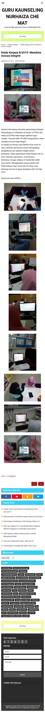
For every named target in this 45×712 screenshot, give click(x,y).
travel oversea (12, 613)
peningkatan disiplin (22, 600)
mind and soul (6, 594)
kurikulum (22, 590)
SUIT (4, 613)
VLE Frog (31, 613)
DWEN (39, 574)
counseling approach (9, 574)
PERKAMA (35, 600)
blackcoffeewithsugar (21, 568)
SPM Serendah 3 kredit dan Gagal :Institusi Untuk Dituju (23, 516)
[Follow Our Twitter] (38, 496)
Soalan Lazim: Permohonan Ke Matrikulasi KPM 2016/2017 (20, 510)
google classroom (8, 578)
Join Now (22, 36)
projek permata (7, 606)
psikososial (29, 606)
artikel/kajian (6, 568)
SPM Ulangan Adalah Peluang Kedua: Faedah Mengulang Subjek (19, 535)
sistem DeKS (22, 609)
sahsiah (5, 609)
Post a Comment (8, 476)
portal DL (5, 603)
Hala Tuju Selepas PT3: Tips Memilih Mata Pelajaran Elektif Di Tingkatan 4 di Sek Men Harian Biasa (21, 527)
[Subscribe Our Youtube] (17, 496)
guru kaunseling (35, 578)
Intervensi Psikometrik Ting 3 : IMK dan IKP (18, 541)
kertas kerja (6, 590)
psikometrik (19, 606)
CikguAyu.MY (34, 708)
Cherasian (23, 571)
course (21, 574)
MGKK (30, 590)
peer (15, 594)
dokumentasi (30, 574)
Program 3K (15, 603)
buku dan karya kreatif (9, 571)
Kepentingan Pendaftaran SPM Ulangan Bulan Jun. (21, 521)
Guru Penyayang (7, 584)
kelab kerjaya (32, 587)
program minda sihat (28, 603)
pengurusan (26, 597)
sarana (12, 609)
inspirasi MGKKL (28, 584)
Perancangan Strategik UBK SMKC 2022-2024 (19, 546)
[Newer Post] (34, 484)
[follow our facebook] (6, 496)
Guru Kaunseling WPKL (27, 581)
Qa (37, 606)
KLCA (14, 590)
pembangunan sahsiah (27, 594)
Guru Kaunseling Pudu (9, 581)
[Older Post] (41, 484)
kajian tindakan (7, 587)
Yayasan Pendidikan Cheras (11, 616)
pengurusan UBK (7, 600)
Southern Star (33, 609)
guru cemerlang (22, 578)
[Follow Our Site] (27, 496)
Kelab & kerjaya (20, 61)
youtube (25, 616)
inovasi (18, 584)
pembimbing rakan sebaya (11, 597)
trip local (23, 613)
